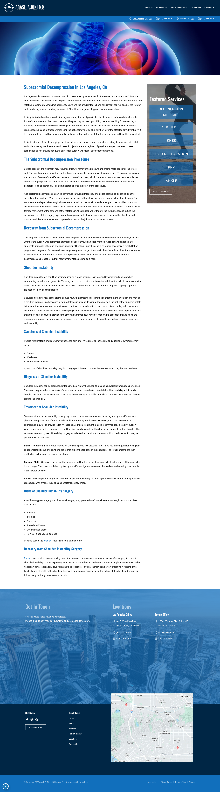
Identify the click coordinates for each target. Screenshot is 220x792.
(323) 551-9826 (165, 18)
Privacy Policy (166, 782)
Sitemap (192, 782)
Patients (28, 558)
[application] (151, 8)
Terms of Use (180, 782)
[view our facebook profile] (27, 719)
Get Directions (123, 638)
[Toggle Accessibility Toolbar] (6, 786)
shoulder (48, 540)
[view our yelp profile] (36, 719)
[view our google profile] (31, 719)
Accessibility (153, 782)
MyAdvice (84, 782)
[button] (160, 192)
